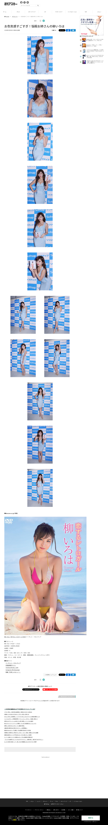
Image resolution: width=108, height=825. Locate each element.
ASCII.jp (47, 804)
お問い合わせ (56, 809)
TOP (61, 12)
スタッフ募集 (70, 809)
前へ (35, 21)
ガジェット (15, 16)
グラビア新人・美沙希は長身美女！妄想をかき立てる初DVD (18, 712)
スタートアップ (7, 12)
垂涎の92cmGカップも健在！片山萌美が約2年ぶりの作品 (17, 730)
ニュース (88, 12)
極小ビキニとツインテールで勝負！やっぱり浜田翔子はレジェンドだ (20, 723)
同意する (90, 818)
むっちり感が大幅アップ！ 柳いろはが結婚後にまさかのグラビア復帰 (20, 741)
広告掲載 (63, 809)
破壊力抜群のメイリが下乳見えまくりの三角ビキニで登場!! (18, 734)
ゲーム (51, 801)
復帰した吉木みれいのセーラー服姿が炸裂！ (14, 725)
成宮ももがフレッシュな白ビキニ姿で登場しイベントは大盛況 (18, 721)
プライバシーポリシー (39, 809)
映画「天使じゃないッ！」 (13, 672)
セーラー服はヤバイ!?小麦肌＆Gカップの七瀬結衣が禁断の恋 (18, 737)
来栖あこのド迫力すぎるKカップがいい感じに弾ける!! (16, 714)
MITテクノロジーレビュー (58, 804)
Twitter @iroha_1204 (12, 667)
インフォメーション (47, 12)
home (7, 16)
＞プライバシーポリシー (91, 821)
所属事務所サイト (11, 665)
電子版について (79, 809)
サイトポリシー (28, 809)
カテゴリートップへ (68, 696)
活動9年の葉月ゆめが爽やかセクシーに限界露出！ (16, 728)
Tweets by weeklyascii (45, 757)
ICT (21, 12)
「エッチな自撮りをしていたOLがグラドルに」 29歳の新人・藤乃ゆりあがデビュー (23, 739)
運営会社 (48, 809)
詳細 (14, 820)
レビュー (75, 12)
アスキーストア (34, 12)
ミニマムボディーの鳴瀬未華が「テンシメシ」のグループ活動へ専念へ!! (21, 718)
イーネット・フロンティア (13, 663)
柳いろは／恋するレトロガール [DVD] (15, 637)
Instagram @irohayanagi (13, 670)
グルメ (56, 801)
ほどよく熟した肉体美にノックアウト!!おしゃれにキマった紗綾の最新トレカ (22, 716)
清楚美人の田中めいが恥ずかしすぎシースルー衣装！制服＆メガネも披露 (21, 732)
